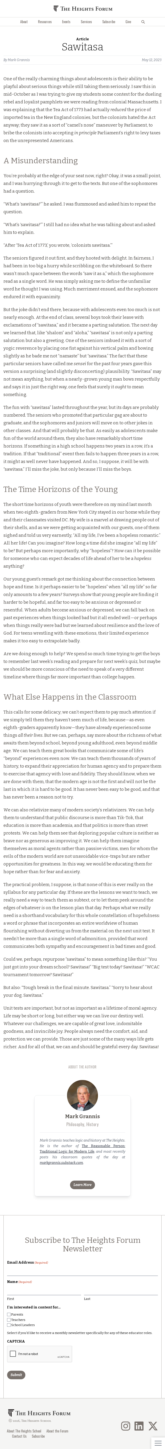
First (10, 1299)
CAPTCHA (16, 1341)
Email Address (27, 1262)
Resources (45, 21)
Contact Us (19, 1436)
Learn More (82, 1185)
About (24, 21)
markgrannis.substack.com (61, 1163)
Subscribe (108, 21)
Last (87, 1299)
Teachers (18, 1320)
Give (128, 21)
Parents (17, 1314)
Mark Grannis (19, 60)
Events (66, 21)
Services (86, 21)
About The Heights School (24, 1431)
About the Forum (57, 1431)
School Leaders (23, 1325)
